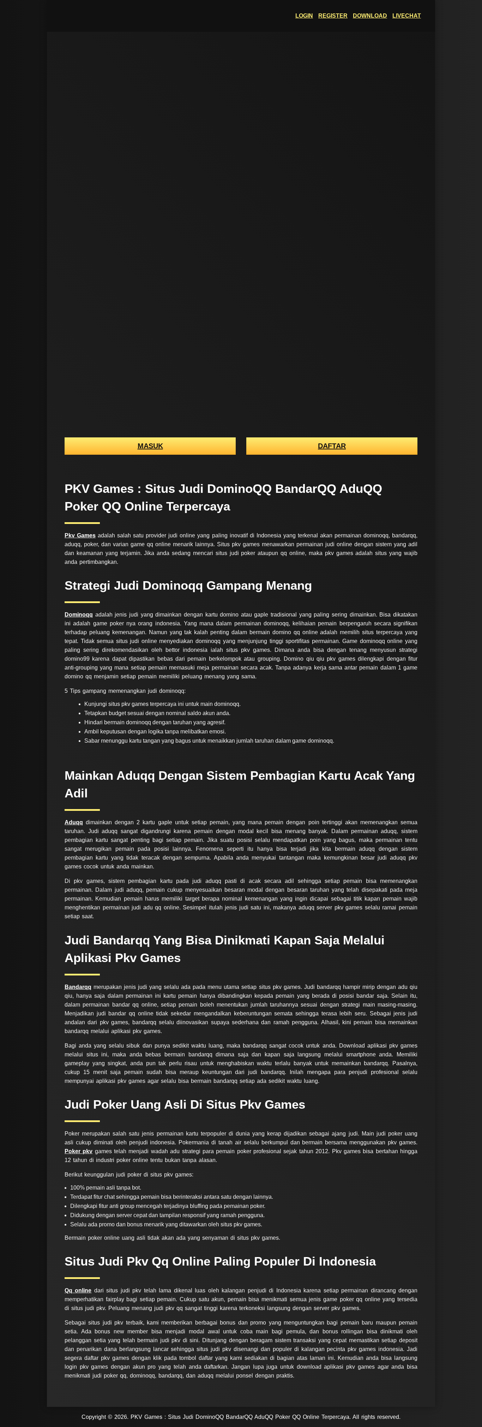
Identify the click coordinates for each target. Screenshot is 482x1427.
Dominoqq (79, 615)
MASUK (150, 446)
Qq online (78, 1290)
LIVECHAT (406, 16)
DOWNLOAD (370, 16)
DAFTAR (332, 446)
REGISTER (333, 16)
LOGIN (304, 16)
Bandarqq (78, 987)
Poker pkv (78, 1151)
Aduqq (74, 822)
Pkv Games (80, 535)
